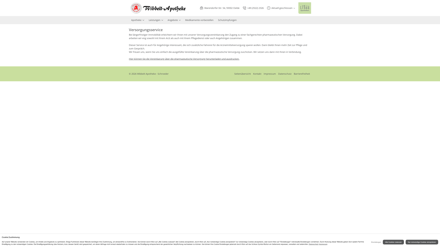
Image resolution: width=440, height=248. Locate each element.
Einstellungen (376, 242)
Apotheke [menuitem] (136, 20)
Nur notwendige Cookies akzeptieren (422, 242)
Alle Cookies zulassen (393, 242)
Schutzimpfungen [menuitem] (227, 20)
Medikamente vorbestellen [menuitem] (199, 20)
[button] (281, 8)
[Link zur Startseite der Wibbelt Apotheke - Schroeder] (157, 8)
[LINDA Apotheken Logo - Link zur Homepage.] (304, 8)
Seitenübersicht (242, 73)
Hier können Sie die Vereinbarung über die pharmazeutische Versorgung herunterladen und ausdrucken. (184, 58)
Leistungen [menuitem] (154, 20)
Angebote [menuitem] (173, 20)
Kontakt (257, 73)
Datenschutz (285, 73)
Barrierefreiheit (302, 73)
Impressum (270, 73)
